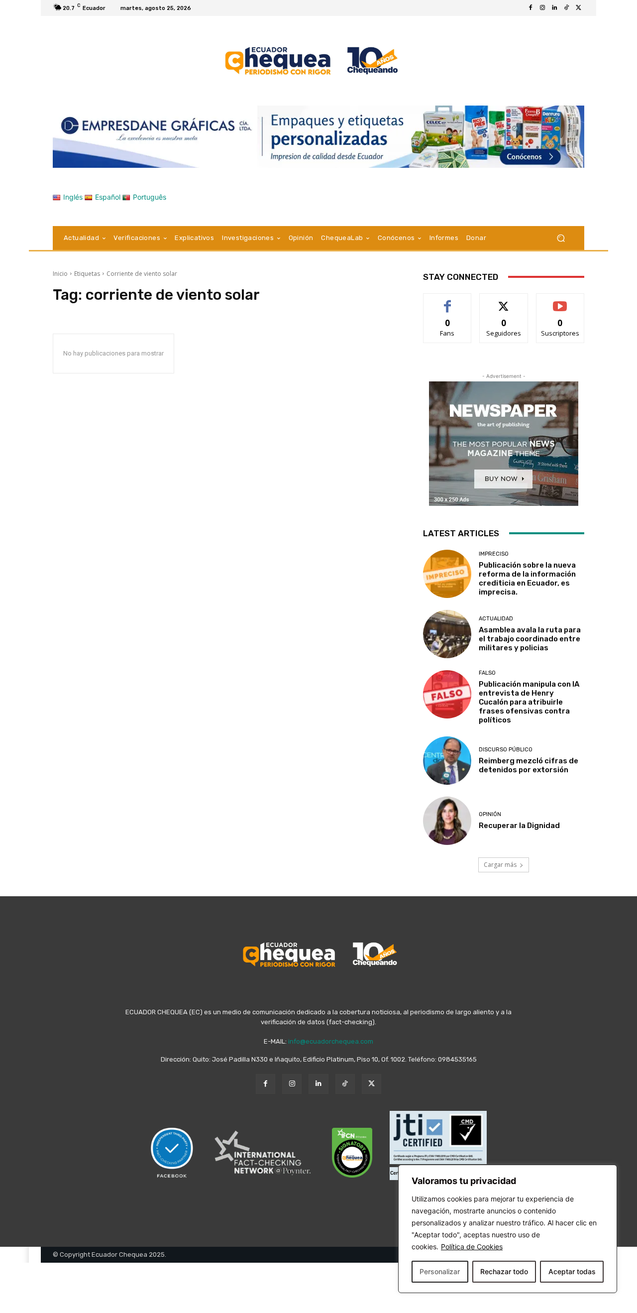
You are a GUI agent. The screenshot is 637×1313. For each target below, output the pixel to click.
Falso (487, 673)
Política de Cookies (472, 1246)
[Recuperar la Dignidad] (447, 821)
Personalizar (440, 1271)
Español (107, 197)
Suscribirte (560, 301)
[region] (507, 1229)
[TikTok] (566, 8)
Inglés (73, 197)
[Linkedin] (554, 8)
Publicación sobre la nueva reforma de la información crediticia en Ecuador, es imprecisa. (527, 579)
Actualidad (496, 618)
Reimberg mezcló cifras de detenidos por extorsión (528, 765)
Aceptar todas (572, 1271)
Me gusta (447, 301)
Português (149, 197)
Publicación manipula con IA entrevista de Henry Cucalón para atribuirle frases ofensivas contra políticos (529, 702)
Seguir (504, 301)
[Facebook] (530, 8)
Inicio (60, 273)
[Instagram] (542, 8)
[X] (578, 8)
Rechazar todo (504, 1271)
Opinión (490, 814)
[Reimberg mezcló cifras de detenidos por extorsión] (447, 760)
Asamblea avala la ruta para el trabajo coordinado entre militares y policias (530, 638)
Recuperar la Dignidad (519, 825)
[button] (560, 237)
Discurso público (505, 749)
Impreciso (494, 554)
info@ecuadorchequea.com (330, 1041)
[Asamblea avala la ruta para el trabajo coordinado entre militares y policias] (447, 634)
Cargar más (500, 864)
